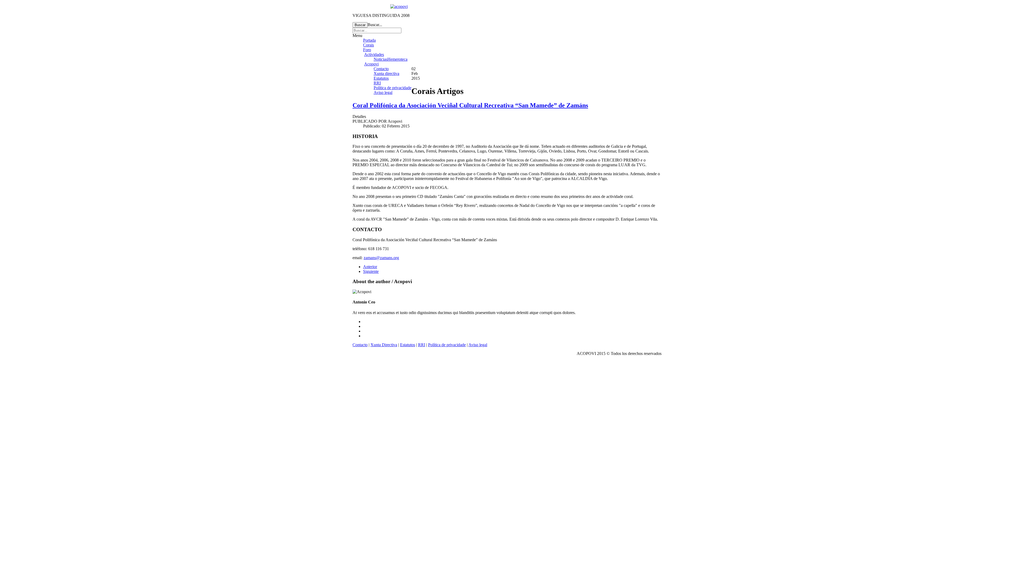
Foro (367, 50)
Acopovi (371, 64)
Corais (368, 45)
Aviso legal (383, 92)
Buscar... (375, 24)
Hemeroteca (397, 59)
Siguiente (371, 271)
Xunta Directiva (383, 345)
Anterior (370, 266)
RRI (377, 83)
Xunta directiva (386, 73)
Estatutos (381, 78)
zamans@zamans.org (381, 257)
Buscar (360, 25)
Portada (369, 40)
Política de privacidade (392, 88)
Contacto (381, 68)
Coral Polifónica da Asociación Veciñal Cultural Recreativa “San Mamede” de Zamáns (470, 105)
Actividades (374, 54)
